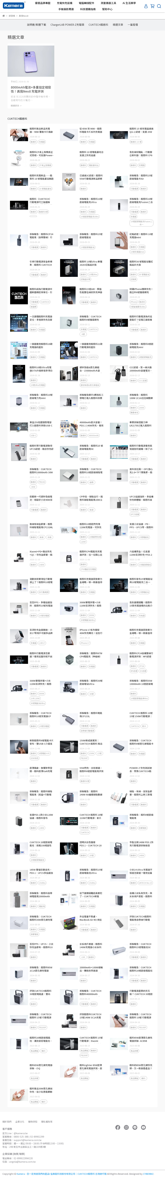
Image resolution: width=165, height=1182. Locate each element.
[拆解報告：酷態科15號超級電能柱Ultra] (69, 876)
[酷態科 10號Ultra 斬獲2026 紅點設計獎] (69, 268)
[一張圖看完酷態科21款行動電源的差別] (69, 350)
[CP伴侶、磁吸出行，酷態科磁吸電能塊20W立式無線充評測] (69, 503)
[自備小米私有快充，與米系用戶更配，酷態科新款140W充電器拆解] (119, 899)
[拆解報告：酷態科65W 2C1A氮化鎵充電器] (19, 974)
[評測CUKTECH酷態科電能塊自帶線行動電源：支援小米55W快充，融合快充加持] (119, 923)
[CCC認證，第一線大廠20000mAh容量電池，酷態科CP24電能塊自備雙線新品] (119, 374)
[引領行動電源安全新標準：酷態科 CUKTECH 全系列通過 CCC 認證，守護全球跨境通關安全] (19, 268)
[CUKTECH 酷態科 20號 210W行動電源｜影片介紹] (69, 821)
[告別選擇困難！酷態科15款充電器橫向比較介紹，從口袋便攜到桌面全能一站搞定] (119, 609)
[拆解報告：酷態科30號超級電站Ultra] (69, 687)
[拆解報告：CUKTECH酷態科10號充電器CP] (19, 719)
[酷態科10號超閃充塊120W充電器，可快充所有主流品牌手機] (69, 530)
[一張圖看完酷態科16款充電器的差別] (19, 350)
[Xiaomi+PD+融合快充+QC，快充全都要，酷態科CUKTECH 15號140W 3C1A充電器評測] (19, 558)
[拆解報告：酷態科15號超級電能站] (69, 240)
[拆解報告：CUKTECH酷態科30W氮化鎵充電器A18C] (19, 923)
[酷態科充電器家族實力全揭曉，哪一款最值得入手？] (69, 585)
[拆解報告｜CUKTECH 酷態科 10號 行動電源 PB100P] (119, 1021)
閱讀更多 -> (16, 105)
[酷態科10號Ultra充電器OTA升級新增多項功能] (19, 374)
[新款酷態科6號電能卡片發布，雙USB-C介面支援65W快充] (19, 747)
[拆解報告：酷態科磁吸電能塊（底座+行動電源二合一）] (19, 798)
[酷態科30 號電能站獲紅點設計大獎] (119, 268)
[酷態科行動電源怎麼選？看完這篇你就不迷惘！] (19, 660)
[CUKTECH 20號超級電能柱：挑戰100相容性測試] (19, 849)
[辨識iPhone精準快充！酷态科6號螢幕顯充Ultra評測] (119, 295)
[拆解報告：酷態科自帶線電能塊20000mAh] (19, 899)
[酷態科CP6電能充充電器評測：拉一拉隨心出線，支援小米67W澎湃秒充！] (69, 558)
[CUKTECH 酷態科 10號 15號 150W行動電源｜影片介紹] (119, 719)
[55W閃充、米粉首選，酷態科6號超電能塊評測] (69, 774)
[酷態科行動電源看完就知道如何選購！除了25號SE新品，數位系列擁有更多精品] (119, 452)
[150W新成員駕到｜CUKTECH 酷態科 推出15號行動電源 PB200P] (69, 747)
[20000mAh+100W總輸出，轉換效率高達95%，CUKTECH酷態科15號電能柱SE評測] (69, 974)
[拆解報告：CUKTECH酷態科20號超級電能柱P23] (119, 974)
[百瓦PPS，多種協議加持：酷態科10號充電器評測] (19, 609)
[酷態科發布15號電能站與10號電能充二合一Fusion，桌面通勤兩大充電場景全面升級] (119, 585)
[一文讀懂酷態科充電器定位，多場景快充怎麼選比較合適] (19, 323)
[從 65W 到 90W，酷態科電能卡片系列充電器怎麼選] (69, 135)
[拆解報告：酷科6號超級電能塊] (119, 821)
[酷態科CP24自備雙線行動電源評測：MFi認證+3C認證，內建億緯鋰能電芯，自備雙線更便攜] (119, 660)
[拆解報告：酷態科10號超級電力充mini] (19, 401)
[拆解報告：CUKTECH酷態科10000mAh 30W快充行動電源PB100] (19, 475)
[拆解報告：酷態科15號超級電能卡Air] (119, 182)
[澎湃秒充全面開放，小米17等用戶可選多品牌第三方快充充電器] (19, 636)
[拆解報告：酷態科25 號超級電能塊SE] (69, 452)
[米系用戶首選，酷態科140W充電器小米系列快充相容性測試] (69, 950)
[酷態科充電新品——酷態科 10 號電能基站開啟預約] (19, 182)
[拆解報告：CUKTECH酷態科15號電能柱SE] (119, 950)
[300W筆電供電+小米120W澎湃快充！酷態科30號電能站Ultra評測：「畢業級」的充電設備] (69, 609)
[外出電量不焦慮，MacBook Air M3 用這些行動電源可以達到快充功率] (69, 923)
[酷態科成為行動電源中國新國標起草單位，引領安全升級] (19, 295)
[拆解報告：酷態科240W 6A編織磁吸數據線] (69, 798)
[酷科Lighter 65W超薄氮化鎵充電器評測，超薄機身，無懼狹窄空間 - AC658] (69, 1071)
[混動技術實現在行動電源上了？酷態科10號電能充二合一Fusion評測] (19, 585)
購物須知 (32, 1121)
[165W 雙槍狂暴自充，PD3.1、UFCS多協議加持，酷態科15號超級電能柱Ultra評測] (19, 876)
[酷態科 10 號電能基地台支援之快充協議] (69, 158)
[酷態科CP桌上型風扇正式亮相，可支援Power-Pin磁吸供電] (19, 158)
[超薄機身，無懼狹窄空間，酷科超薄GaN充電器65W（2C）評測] (19, 774)
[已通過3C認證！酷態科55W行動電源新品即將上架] (69, 182)
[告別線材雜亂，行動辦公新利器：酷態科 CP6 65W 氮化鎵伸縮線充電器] (119, 158)
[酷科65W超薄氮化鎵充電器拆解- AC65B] (119, 1044)
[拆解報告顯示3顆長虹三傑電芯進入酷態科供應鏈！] (69, 401)
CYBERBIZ (148, 1173)
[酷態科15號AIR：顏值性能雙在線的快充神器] (69, 295)
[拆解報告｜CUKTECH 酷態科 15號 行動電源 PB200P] (19, 1021)
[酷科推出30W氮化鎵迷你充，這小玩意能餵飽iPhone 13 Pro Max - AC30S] (19, 1095)
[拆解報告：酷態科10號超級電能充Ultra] (69, 205)
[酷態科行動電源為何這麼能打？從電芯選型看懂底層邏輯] (119, 323)
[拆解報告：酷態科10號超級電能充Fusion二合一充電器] (119, 205)
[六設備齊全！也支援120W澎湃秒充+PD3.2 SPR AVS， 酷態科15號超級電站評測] (119, 558)
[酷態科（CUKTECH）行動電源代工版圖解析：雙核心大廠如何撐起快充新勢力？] (19, 205)
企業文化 (19, 1121)
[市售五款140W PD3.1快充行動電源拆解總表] (119, 849)
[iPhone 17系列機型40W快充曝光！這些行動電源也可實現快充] (69, 636)
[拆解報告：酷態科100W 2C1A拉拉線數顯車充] (119, 401)
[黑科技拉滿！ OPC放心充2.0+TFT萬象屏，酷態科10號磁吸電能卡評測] (119, 475)
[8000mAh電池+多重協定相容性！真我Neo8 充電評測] (31, 61)
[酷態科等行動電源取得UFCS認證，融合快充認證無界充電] (19, 452)
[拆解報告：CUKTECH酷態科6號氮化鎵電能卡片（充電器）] (119, 747)
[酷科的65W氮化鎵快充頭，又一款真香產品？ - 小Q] (119, 1071)
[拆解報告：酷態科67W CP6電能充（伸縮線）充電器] (69, 660)
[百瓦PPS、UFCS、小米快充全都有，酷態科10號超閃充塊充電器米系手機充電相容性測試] (19, 950)
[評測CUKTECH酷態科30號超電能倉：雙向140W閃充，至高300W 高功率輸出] (19, 997)
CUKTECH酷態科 (98, 24)
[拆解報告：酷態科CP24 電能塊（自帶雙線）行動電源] (19, 240)
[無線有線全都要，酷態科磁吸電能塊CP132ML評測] (19, 530)
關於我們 (6, 1121)
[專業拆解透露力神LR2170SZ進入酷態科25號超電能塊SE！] (119, 429)
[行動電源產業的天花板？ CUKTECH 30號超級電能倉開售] (119, 997)
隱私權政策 (46, 1121)
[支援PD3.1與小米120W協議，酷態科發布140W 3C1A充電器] (19, 821)
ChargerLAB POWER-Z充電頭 (67, 24)
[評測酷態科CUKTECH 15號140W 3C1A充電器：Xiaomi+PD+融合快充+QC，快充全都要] (69, 1021)
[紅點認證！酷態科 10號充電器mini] (119, 240)
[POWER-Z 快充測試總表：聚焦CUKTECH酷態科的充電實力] (119, 774)
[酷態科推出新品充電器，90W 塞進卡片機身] (19, 135)
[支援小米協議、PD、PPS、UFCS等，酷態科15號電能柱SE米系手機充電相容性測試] (119, 530)
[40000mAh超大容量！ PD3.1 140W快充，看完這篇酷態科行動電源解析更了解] (69, 429)
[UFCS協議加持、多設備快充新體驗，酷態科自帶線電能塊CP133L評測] (119, 503)
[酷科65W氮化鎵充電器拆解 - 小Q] (19, 1071)
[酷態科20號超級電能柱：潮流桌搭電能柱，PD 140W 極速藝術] (19, 1044)
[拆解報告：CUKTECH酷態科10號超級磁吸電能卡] (69, 475)
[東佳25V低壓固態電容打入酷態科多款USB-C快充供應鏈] (19, 429)
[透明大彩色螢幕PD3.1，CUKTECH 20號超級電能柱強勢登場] (69, 849)
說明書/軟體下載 (36, 24)
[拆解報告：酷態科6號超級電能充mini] (119, 350)
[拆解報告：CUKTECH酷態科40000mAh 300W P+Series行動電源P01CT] (69, 997)
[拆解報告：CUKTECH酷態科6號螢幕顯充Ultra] (69, 323)
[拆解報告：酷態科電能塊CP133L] (69, 719)
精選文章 (118, 24)
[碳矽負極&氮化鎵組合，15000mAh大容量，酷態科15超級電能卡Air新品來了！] (69, 374)
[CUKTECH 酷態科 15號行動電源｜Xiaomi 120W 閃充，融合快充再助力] (69, 1044)
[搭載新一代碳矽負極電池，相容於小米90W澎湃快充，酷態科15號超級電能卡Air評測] (19, 503)
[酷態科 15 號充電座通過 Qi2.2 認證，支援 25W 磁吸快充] (119, 135)
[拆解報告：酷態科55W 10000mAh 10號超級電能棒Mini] (119, 687)
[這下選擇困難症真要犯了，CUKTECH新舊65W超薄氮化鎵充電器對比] (69, 899)
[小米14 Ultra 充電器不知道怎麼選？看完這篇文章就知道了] (119, 876)
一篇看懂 (133, 24)
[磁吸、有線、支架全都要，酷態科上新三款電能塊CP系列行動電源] (119, 798)
